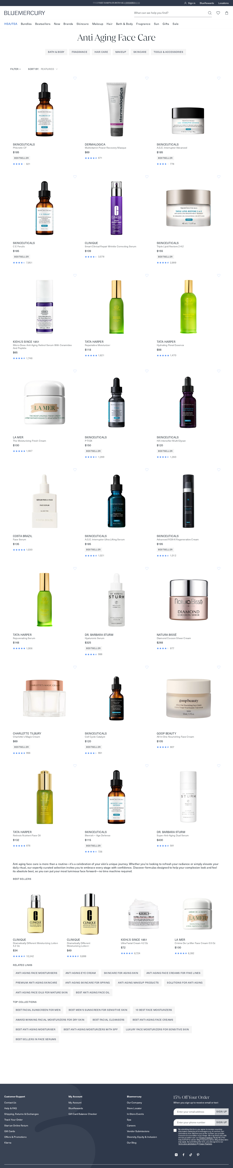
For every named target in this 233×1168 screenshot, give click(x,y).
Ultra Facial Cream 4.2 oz (134, 943)
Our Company (134, 1102)
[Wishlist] (218, 13)
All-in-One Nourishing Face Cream (175, 736)
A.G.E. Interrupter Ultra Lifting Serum (105, 539)
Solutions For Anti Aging (185, 982)
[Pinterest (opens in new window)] (198, 1153)
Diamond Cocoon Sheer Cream (174, 638)
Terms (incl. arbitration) (187, 1144)
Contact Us (10, 1102)
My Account (74, 1102)
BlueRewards (207, 3)
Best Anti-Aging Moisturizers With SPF (91, 1029)
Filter (15, 69)
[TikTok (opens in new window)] (191, 1153)
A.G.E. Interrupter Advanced (172, 147)
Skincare (83, 24)
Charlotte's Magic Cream (26, 736)
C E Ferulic (19, 246)
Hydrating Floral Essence (170, 345)
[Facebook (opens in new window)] (183, 1153)
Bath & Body (124, 24)
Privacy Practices (206, 1138)
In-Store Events (135, 1114)
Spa (129, 1119)
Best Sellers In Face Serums (36, 1039)
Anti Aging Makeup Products (138, 982)
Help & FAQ (10, 1108)
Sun (156, 24)
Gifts (166, 24)
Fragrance (143, 24)
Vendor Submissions (138, 1131)
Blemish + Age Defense (97, 835)
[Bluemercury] (24, 13)
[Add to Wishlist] (75, 78)
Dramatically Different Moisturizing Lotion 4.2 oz (35, 945)
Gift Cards (9, 1131)
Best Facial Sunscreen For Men (38, 1009)
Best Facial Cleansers (109, 1019)
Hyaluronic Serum (95, 638)
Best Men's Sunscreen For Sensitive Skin (98, 1009)
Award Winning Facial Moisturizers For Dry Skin (50, 1019)
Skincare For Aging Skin (121, 973)
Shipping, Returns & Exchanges (21, 1114)
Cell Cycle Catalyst (95, 736)
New (57, 24)
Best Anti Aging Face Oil (93, 992)
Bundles (26, 24)
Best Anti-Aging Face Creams (153, 1019)
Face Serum (19, 539)
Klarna (7, 1142)
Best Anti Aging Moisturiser (36, 1029)
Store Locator (134, 1108)
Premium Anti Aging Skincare (36, 982)
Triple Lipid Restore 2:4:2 (170, 246)
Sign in (191, 3)
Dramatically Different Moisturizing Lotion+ (78, 945)
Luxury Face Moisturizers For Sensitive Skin (157, 1029)
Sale (176, 24)
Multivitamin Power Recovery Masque (105, 147)
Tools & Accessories (168, 51)
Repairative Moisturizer (97, 345)
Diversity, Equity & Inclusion (142, 1136)
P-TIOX (88, 440)
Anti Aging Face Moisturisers (36, 973)
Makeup (97, 24)
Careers (131, 1125)
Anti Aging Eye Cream (81, 973)
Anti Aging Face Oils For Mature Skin (42, 992)
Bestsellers (43, 24)
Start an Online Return (16, 1125)
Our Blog (131, 1142)
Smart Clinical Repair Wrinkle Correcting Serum (110, 246)
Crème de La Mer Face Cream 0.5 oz (195, 943)
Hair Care (101, 51)
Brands (68, 24)
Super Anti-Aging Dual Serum (173, 835)
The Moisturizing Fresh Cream (29, 440)
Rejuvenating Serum (24, 638)
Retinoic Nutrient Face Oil (27, 835)
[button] (226, 13)
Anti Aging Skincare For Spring (87, 982)
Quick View (44, 109)
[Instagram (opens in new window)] (176, 1153)
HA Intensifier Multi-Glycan (171, 440)
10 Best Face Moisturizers (154, 1009)
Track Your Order (13, 1119)
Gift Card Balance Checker (82, 1114)
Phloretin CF (20, 147)
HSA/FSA (10, 24)
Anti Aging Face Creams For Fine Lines (173, 973)
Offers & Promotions (15, 1136)
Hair (109, 24)
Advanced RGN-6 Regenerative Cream (178, 539)
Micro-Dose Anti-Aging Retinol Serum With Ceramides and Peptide (42, 347)
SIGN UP (221, 1111)
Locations (223, 3)
